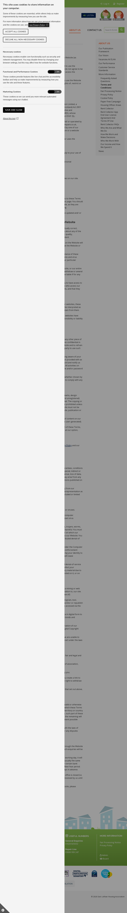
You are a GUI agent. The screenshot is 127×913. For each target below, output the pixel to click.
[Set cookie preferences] (5, 908)
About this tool (10, 118)
